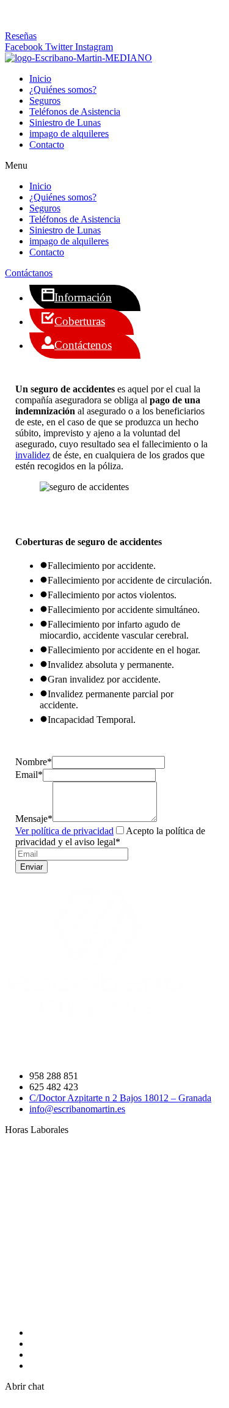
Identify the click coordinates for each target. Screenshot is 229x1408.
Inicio (40, 78)
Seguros (44, 100)
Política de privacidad (70, 1343)
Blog (38, 1332)
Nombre (33, 762)
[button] (21, 36)
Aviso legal (51, 1365)
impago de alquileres (69, 133)
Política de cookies (65, 1354)
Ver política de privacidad (64, 831)
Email (29, 774)
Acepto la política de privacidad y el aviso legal (110, 836)
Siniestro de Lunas (65, 122)
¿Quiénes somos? (62, 89)
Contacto (46, 144)
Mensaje (34, 818)
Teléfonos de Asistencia (74, 111)
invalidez (32, 455)
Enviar (31, 866)
